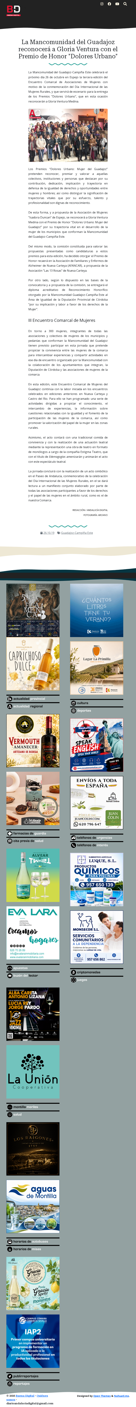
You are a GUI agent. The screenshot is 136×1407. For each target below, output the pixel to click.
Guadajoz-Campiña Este (77, 533)
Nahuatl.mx (121, 1396)
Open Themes (102, 1396)
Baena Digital (25, 1395)
